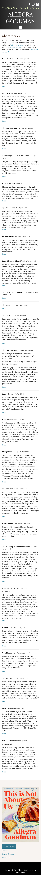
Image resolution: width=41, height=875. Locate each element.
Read (4, 86)
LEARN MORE (9, 846)
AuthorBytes (20, 872)
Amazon (5, 851)
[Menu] (20, 27)
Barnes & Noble (8, 854)
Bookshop (6, 857)
